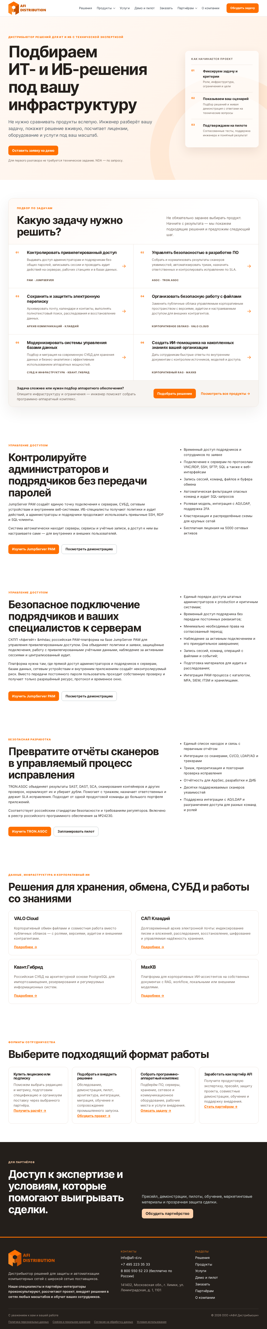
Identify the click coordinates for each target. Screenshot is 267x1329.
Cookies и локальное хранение (71, 1321)
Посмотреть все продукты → (225, 393)
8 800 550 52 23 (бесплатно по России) (146, 1273)
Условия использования (151, 1321)
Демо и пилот (145, 8)
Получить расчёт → (30, 1110)
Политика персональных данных (28, 1321)
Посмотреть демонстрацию (89, 549)
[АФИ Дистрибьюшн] (27, 8)
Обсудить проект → (94, 1116)
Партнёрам (186, 8)
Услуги (125, 8)
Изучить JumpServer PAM (33, 549)
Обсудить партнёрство (167, 1213)
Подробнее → (25, 947)
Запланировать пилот (76, 831)
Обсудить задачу (242, 8)
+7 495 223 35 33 (135, 1264)
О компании (210, 8)
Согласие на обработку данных (113, 1321)
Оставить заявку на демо (33, 150)
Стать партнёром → (221, 1106)
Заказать (166, 8)
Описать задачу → (156, 1110)
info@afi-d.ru (131, 1258)
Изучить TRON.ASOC (29, 831)
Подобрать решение (174, 393)
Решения (85, 8)
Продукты (104, 8)
